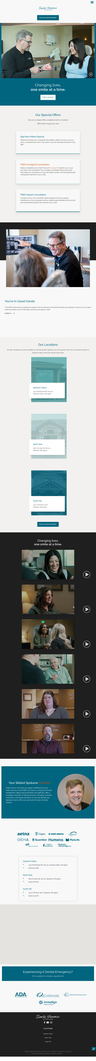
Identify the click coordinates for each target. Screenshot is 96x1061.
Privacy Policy (42, 1051)
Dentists (44, 783)
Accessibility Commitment (56, 1051)
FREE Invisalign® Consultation (35, 164)
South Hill (37, 501)
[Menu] (92, 2)
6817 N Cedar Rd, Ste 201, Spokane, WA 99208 (44, 879)
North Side (37, 444)
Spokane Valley (40, 387)
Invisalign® (53, 168)
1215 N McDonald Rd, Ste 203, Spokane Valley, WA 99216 (48, 865)
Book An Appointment (48, 17)
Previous (58, 792)
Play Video (48, 52)
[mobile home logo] (48, 8)
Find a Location (48, 97)
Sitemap (68, 1051)
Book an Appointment (48, 524)
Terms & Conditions (31, 1051)
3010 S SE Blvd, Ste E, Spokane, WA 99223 (43, 893)
